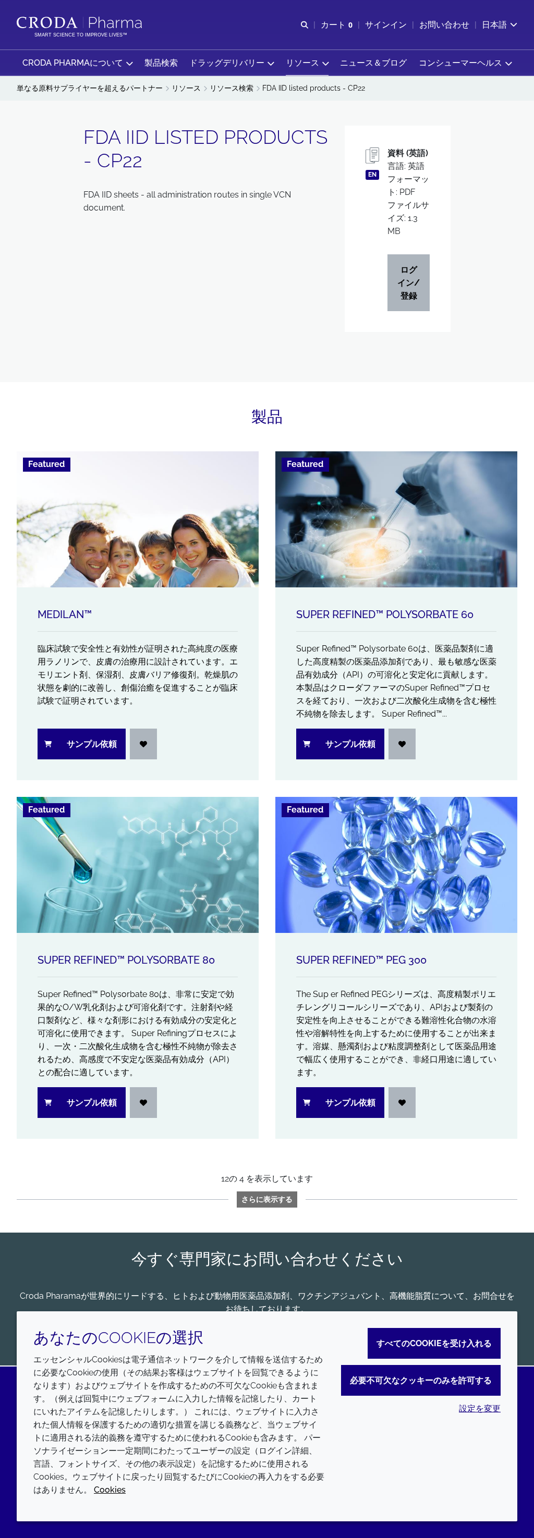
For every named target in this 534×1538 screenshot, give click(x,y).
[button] (77, 63)
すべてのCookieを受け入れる (434, 1343)
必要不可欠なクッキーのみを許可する (421, 1380)
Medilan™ (65, 614)
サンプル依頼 (92, 744)
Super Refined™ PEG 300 (361, 960)
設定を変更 (480, 1408)
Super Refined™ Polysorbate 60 (385, 614)
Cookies (110, 1490)
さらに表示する (267, 1199)
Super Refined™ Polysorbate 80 (126, 960)
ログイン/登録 (408, 283)
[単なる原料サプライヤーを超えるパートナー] (80, 22)
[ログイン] (143, 744)
